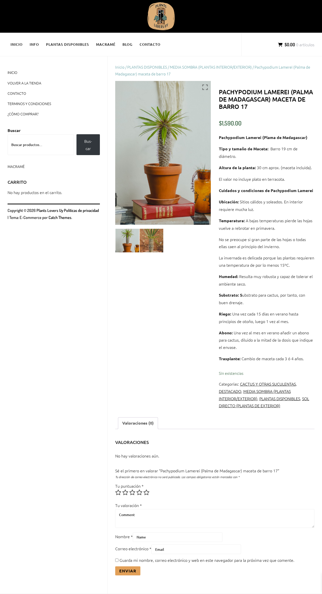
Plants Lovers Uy (49, 210)
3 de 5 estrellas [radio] (132, 492)
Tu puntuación (129, 486)
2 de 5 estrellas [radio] (125, 492)
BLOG (128, 44)
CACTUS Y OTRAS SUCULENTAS (268, 384)
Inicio (120, 67)
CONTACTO (150, 44)
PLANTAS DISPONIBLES (67, 44)
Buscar (14, 130)
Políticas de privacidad (81, 210)
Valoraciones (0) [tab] (138, 423)
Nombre (124, 536)
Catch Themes (60, 217)
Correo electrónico (133, 548)
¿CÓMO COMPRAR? (23, 113)
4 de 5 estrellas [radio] (139, 492)
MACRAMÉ (105, 44)
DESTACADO (230, 391)
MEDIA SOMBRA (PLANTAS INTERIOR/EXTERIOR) (211, 67)
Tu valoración (128, 505)
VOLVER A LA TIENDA (24, 82)
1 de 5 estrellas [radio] (118, 492)
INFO (34, 44)
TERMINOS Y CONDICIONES (29, 103)
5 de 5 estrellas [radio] (146, 492)
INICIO (17, 44)
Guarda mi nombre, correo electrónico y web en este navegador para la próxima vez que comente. (206, 560)
